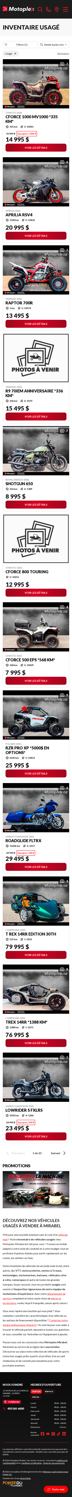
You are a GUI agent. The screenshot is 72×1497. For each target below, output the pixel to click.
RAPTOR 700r (19, 303)
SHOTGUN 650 (19, 483)
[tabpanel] (48, 1415)
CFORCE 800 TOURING (27, 571)
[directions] (57, 9)
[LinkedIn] (64, 1434)
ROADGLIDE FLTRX (23, 840)
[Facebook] (43, 1434)
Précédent (18, 1153)
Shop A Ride (25, 1478)
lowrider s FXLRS (24, 1110)
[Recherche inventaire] (40, 9)
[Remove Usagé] (15, 54)
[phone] (48, 9)
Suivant (55, 1153)
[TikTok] (59, 1434)
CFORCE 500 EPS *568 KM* (30, 660)
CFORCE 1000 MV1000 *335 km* (32, 119)
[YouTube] (48, 1434)
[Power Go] (36, 1483)
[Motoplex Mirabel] (18, 9)
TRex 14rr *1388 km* (27, 1022)
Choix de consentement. (54, 1463)
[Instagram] (53, 1434)
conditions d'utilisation (31, 1463)
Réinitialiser (63, 53)
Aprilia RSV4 (19, 214)
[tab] (36, 1391)
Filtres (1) (21, 44)
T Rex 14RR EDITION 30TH (31, 934)
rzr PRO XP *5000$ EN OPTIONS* (27, 750)
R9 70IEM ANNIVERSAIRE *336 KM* (34, 393)
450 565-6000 (15, 1408)
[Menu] (65, 9)
